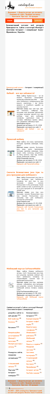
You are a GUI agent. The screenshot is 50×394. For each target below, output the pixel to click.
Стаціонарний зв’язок (31, 359)
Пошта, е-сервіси (34, 344)
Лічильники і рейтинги (31, 334)
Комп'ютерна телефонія (31, 328)
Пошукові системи (30, 348)
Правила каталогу (32, 14)
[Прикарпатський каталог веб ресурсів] (24, 10)
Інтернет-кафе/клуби (32, 323)
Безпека (12, 322)
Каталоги (13, 327)
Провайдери (32, 367)
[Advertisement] (25, 59)
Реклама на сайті (17, 14)
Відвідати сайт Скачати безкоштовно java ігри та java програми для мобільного (30, 209)
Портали (13, 370)
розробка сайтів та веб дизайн (15, 314)
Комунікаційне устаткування (15, 334)
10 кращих (33, 16)
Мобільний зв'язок (30, 339)
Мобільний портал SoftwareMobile (23, 268)
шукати (38, 21)
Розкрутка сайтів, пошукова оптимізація (15, 355)
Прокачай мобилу (15, 139)
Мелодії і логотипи (13, 339)
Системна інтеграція (31, 353)
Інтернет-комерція (13, 374)
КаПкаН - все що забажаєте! (21, 93)
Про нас (24, 16)
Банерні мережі (33, 318)
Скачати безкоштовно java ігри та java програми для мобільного (25, 173)
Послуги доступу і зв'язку (15, 345)
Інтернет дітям (33, 370)
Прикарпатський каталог (14, 87)
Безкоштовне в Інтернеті (32, 314)
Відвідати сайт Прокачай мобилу (28, 164)
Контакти (16, 16)
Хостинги (31, 364)
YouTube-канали (34, 373)
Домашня (12, 12)
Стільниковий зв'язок (13, 365)
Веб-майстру (14, 318)
